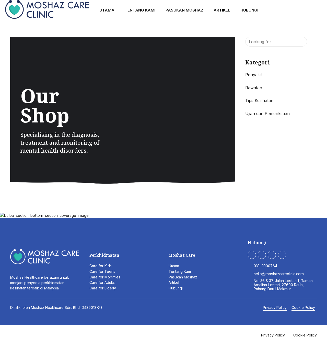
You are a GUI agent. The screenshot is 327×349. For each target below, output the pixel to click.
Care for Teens (102, 271)
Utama (106, 10)
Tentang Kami (140, 10)
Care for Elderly (102, 288)
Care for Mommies (104, 277)
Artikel (222, 10)
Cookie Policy (303, 307)
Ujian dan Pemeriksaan (267, 113)
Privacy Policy (275, 307)
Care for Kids (100, 266)
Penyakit (253, 74)
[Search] (320, 10)
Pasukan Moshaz (184, 10)
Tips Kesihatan (259, 100)
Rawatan (253, 87)
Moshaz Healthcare (47, 307)
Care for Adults (102, 282)
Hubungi (249, 10)
